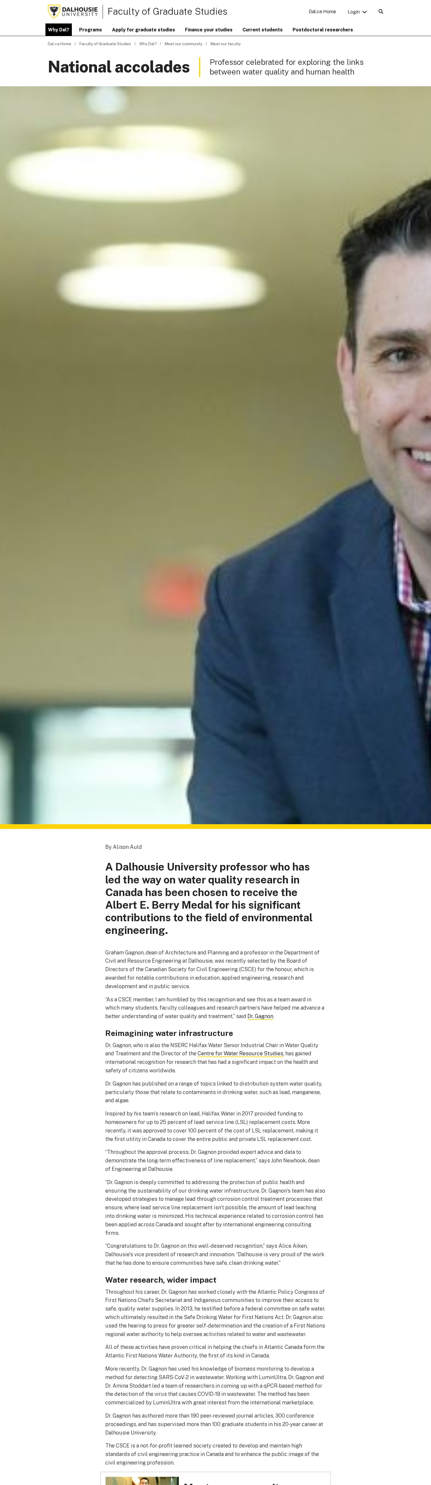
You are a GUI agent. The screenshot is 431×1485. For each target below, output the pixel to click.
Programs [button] (90, 30)
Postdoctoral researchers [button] (323, 30)
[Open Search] (381, 11)
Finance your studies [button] (209, 30)
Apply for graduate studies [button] (143, 30)
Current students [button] (262, 30)
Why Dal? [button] (58, 30)
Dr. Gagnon (260, 1016)
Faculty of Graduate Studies (168, 11)
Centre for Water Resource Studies (240, 1053)
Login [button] (354, 12)
